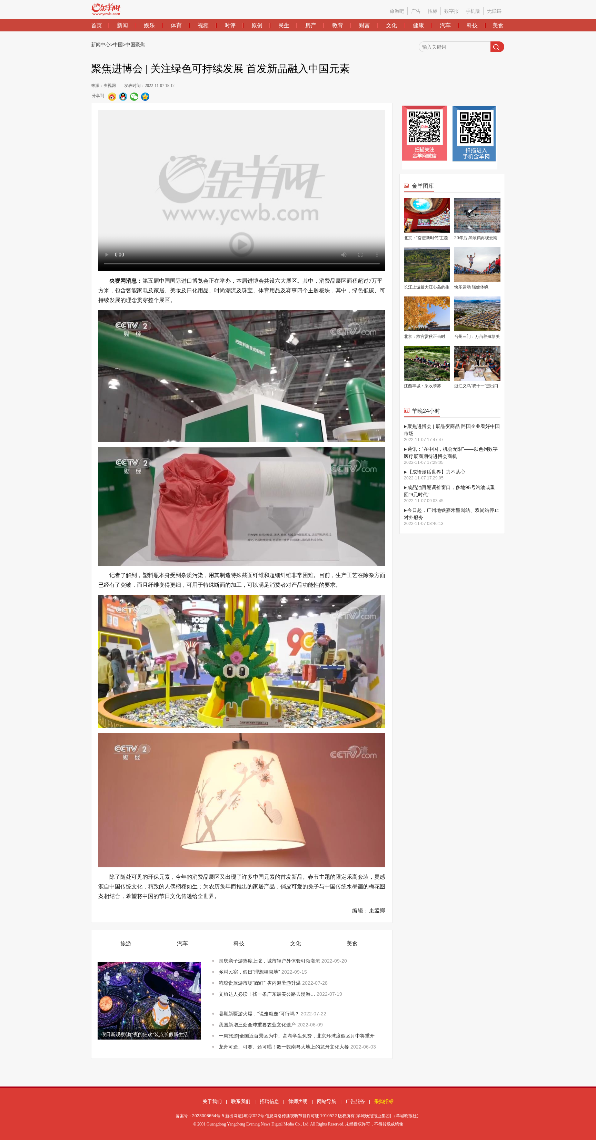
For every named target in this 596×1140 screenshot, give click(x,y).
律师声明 (298, 1101)
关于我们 (212, 1101)
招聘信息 (269, 1101)
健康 (418, 25)
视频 (203, 25)
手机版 (473, 11)
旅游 (125, 943)
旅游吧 (397, 11)
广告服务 (355, 1101)
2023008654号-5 (208, 1115)
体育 (176, 25)
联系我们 (240, 1101)
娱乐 (149, 25)
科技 (472, 25)
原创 (256, 25)
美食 (498, 25)
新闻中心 (100, 44)
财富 (364, 25)
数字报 (451, 11)
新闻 (122, 25)
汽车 (445, 25)
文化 (391, 25)
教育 (337, 25)
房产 (310, 25)
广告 (416, 11)
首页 (96, 25)
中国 (118, 44)
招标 (432, 11)
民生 (283, 25)
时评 (230, 25)
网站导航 (326, 1101)
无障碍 (494, 11)
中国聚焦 (135, 44)
